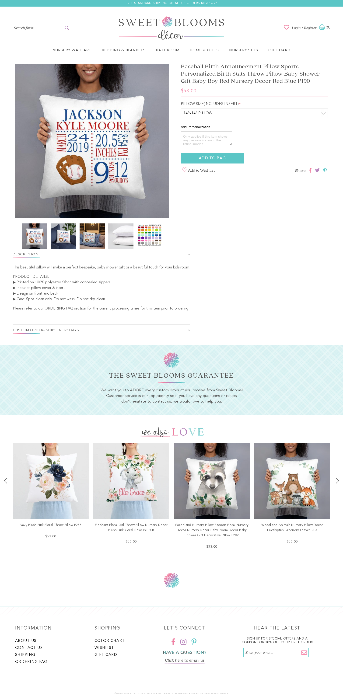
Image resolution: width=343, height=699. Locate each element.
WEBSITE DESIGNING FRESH (210, 693)
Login (296, 28)
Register (310, 28)
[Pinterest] (193, 642)
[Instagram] (183, 642)
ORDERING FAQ (59, 308)
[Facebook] (173, 642)
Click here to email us (185, 660)
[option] (92, 142)
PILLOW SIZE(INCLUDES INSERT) (210, 104)
